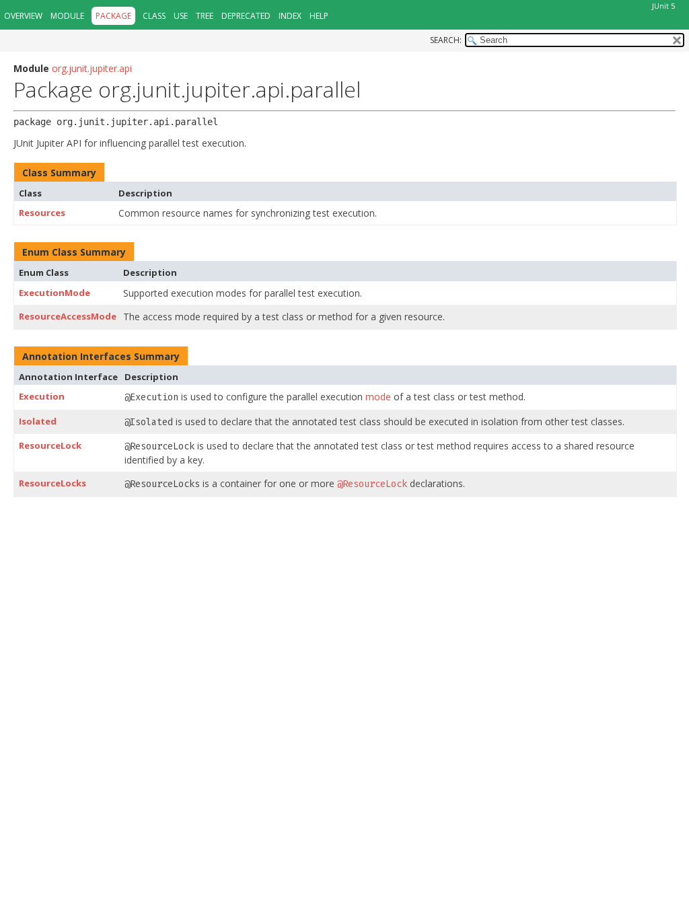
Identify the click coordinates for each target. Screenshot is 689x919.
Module (67, 16)
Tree (204, 16)
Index (290, 16)
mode (378, 396)
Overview (23, 16)
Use (181, 16)
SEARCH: (446, 40)
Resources (42, 213)
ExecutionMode (54, 293)
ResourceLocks (52, 483)
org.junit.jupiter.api (92, 68)
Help (319, 16)
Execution (42, 396)
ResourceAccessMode (67, 316)
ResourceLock (50, 445)
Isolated (38, 421)
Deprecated (245, 16)
